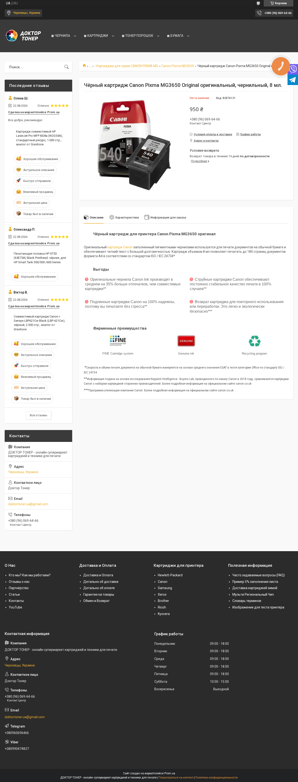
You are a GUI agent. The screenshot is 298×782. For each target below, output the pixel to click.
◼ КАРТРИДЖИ (96, 36)
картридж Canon (120, 247)
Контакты (16, 601)
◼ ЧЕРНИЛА (60, 36)
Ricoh (162, 607)
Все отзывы (38, 415)
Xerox (162, 594)
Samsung (165, 588)
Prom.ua (169, 773)
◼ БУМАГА (175, 36)
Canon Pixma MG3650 (177, 66)
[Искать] (66, 67)
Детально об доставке (101, 582)
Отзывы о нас (19, 582)
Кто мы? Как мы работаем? (30, 575)
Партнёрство (19, 588)
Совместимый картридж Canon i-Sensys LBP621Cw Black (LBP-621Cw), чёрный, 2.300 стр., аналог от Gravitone (39, 323)
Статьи (14, 594)
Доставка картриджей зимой (254, 588)
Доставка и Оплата (98, 575)
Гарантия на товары (98, 594)
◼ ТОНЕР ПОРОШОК (137, 36)
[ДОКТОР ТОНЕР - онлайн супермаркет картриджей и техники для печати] (23, 36)
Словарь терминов (246, 601)
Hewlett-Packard (170, 575)
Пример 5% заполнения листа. (255, 582)
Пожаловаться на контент (176, 777)
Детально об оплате (99, 588)
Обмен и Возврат (96, 601)
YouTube (15, 607)
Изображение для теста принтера (258, 607)
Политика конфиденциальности (216, 777)
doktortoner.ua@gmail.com (28, 504)
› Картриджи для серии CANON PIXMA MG (126, 66)
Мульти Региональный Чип (253, 594)
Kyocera (164, 614)
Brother (163, 601)
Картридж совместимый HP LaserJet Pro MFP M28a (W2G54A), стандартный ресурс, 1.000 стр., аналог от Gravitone (39, 138)
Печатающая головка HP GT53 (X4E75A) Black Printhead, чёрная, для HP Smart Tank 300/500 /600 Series (40, 258)
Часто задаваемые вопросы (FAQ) (258, 575)
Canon (162, 582)
